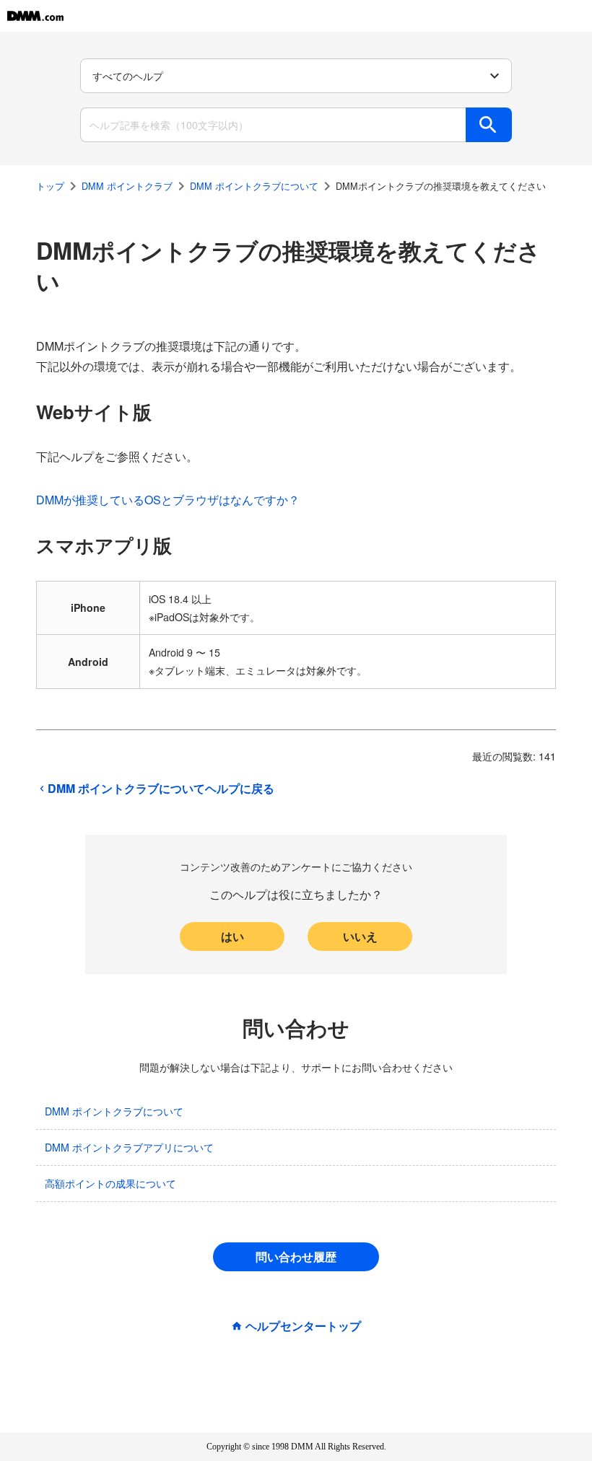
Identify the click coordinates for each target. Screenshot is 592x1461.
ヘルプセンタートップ (303, 1326)
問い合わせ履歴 (296, 1256)
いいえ (360, 936)
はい (232, 936)
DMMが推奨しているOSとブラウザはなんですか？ (168, 499)
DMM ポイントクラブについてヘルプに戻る (161, 788)
